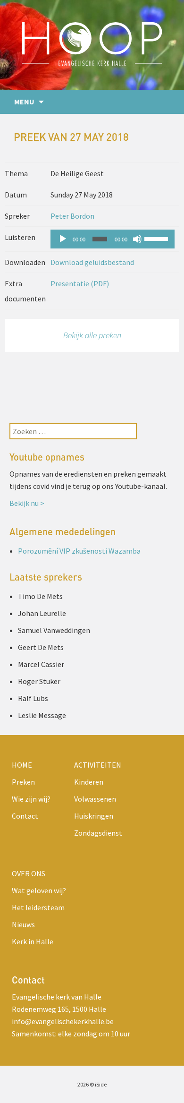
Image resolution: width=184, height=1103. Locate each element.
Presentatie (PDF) (79, 283)
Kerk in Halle (32, 941)
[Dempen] (137, 239)
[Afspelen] (62, 239)
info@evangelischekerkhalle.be (63, 1021)
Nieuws (23, 924)
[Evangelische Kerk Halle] (92, 45)
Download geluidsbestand (92, 262)
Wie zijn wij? (31, 799)
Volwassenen (95, 799)
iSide (101, 1084)
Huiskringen (93, 816)
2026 (83, 1084)
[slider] (157, 238)
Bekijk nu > (26, 503)
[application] (112, 239)
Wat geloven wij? (39, 890)
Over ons (28, 873)
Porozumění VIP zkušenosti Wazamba (79, 551)
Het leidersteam (38, 907)
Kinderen (88, 782)
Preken (23, 782)
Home (22, 765)
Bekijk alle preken (92, 335)
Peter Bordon (72, 216)
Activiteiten (97, 765)
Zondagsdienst (98, 833)
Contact (25, 816)
